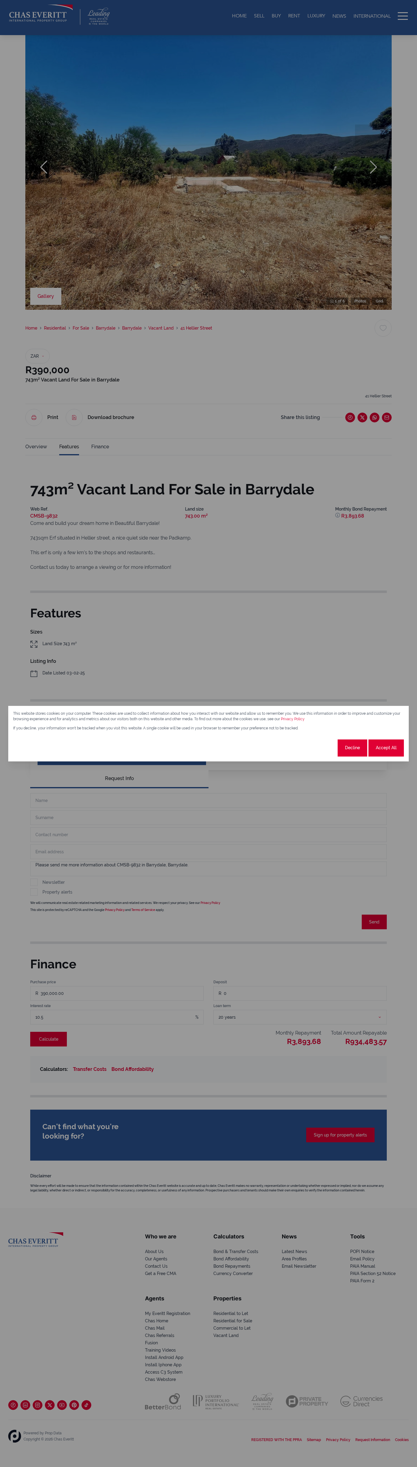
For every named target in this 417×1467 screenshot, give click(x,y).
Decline (352, 747)
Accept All (386, 747)
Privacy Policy (293, 719)
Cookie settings (313, 747)
